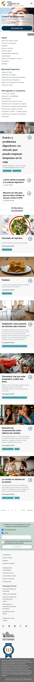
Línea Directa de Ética (10, 576)
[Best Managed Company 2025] (17, 636)
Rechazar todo (18, 679)
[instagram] (3, 626)
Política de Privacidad (9, 594)
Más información (28, 679)
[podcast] (26, 626)
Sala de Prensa (7, 557)
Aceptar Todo (9, 679)
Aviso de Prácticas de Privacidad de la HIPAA (9, 599)
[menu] (31, 3)
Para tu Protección (8, 579)
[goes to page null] (28, 137)
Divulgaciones (7, 581)
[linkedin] (9, 626)
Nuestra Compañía (8, 563)
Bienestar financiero (10, 529)
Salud (6, 533)
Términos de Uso (8, 573)
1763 (23, 510)
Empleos (5, 560)
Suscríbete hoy (17, 28)
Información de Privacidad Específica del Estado (9, 606)
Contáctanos (7, 555)
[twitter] (21, 626)
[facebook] (15, 626)
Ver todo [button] (4, 63)
